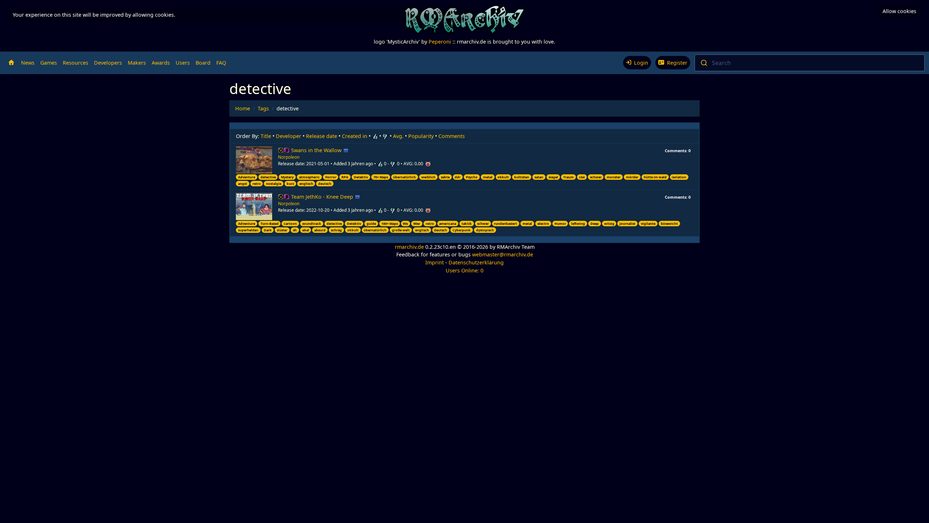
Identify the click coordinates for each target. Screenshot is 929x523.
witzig (609, 223)
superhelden (248, 230)
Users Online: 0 (464, 270)
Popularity (421, 136)
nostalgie (273, 183)
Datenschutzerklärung (476, 262)
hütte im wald (655, 177)
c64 (582, 177)
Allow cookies (899, 11)
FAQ (221, 62)
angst (242, 183)
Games (48, 62)
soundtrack (311, 223)
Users (183, 62)
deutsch (324, 183)
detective (268, 177)
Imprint (434, 262)
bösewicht (669, 223)
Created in (354, 136)
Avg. (398, 136)
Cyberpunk (462, 230)
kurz (290, 183)
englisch (306, 183)
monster (614, 177)
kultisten (521, 177)
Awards (161, 62)
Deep (594, 223)
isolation (679, 177)
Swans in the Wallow (317, 150)
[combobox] (810, 62)
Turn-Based (270, 223)
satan (539, 177)
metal (487, 177)
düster (282, 230)
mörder (632, 177)
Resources (75, 62)
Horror (330, 177)
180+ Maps (389, 223)
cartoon (290, 223)
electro (543, 223)
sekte (445, 177)
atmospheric (309, 177)
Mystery (287, 177)
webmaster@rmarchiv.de (502, 254)
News (27, 62)
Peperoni (440, 41)
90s (405, 223)
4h (295, 230)
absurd (320, 230)
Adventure (246, 177)
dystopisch (485, 230)
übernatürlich (404, 177)
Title (266, 136)
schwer (596, 177)
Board (203, 62)
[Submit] (703, 63)
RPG (344, 177)
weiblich (428, 177)
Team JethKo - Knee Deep (323, 196)
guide (371, 223)
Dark (268, 230)
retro (257, 183)
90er (416, 223)
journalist (627, 223)
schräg (336, 230)
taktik (467, 223)
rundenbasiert (505, 223)
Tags (263, 108)
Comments (451, 136)
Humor (560, 223)
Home (242, 108)
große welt (401, 230)
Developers (108, 62)
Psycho (472, 177)
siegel (553, 177)
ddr (458, 177)
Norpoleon (288, 157)
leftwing (578, 223)
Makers (137, 62)
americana (447, 223)
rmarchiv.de (409, 246)
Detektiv (361, 177)
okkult (503, 177)
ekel (305, 230)
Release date (321, 136)
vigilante (648, 223)
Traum (568, 177)
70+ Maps (380, 177)
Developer (288, 136)
